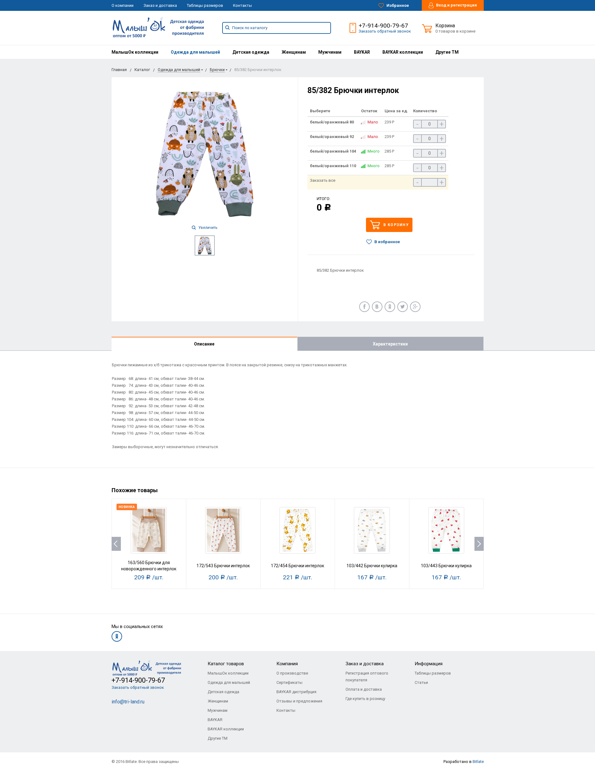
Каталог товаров (226, 663)
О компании (123, 5)
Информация (429, 663)
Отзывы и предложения (299, 701)
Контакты (242, 5)
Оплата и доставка (364, 689)
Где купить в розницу (365, 698)
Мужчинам (330, 52)
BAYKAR (362, 52)
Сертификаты (289, 682)
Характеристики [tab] (390, 343)
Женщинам (294, 52)
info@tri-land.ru (128, 702)
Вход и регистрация (456, 5)
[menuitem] (135, 52)
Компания (287, 663)
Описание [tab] (204, 343)
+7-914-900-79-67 (383, 25)
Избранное (397, 5)
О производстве (292, 673)
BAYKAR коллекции (402, 52)
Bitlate (478, 761)
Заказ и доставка (160, 5)
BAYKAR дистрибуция (296, 691)
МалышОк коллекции (135, 52)
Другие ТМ (447, 52)
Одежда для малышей (195, 52)
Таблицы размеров (205, 5)
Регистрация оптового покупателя (367, 676)
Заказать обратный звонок (385, 31)
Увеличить (207, 227)
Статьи (421, 682)
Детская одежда (250, 52)
